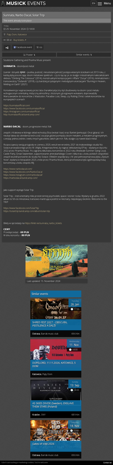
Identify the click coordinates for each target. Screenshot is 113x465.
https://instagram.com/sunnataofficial (21, 111)
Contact (107, 462)
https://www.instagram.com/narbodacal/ (22, 174)
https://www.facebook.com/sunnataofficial (24, 108)
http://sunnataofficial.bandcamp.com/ (21, 114)
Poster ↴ (30, 54)
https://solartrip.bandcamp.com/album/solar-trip (26, 211)
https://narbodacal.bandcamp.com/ (20, 177)
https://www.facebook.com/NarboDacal (22, 171)
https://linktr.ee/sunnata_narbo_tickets (43, 223)
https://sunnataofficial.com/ (16, 105)
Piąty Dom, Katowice (17, 34)
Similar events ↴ (84, 54)
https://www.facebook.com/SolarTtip (21, 208)
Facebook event (24, 47)
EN (93, 3)
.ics (40, 47)
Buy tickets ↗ (19, 39)
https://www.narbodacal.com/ (17, 168)
